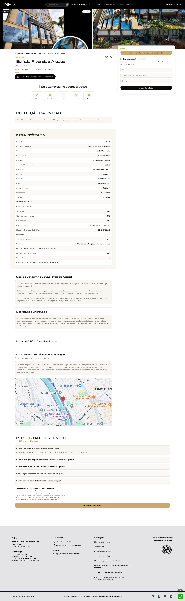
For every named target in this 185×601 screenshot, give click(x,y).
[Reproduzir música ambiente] (180, 591)
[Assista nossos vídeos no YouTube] (165, 596)
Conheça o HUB (102, 542)
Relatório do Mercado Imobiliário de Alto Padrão (112, 566)
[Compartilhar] (110, 57)
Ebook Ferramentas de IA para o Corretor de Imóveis (109, 578)
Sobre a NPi (99, 547)
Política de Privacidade (23, 596)
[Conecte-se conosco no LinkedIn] (171, 596)
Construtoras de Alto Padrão (108, 572)
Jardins (42, 53)
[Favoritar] (106, 57)
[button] (46, 29)
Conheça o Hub (125, 4)
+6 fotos (162, 39)
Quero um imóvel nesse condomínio (146, 53)
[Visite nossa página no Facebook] (159, 596)
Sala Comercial (31, 53)
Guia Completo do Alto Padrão (108, 561)
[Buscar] (67, 4)
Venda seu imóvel (102, 556)
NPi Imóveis (19, 53)
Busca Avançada (81, 4)
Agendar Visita (146, 88)
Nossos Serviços (102, 551)
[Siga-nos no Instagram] (153, 596)
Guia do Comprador (104, 4)
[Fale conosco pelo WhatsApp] (180, 596)
